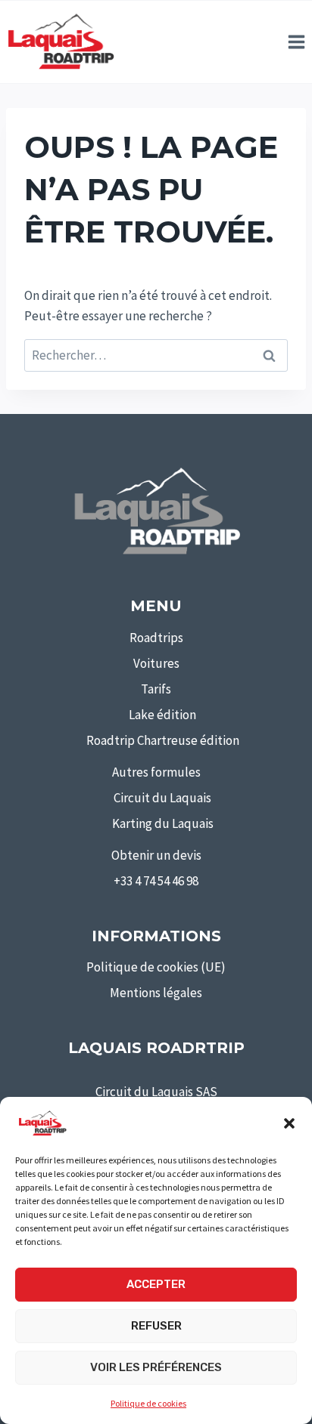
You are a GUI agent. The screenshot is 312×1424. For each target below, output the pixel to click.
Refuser (156, 1326)
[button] (289, 1123)
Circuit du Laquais (162, 797)
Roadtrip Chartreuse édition (162, 740)
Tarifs (156, 689)
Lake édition (162, 714)
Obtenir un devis (156, 855)
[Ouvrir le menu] (296, 41)
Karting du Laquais (163, 823)
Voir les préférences (156, 1367)
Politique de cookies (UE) (156, 967)
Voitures (156, 663)
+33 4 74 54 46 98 (156, 881)
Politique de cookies (148, 1403)
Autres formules (156, 772)
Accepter (156, 1284)
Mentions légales (156, 992)
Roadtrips (156, 637)
